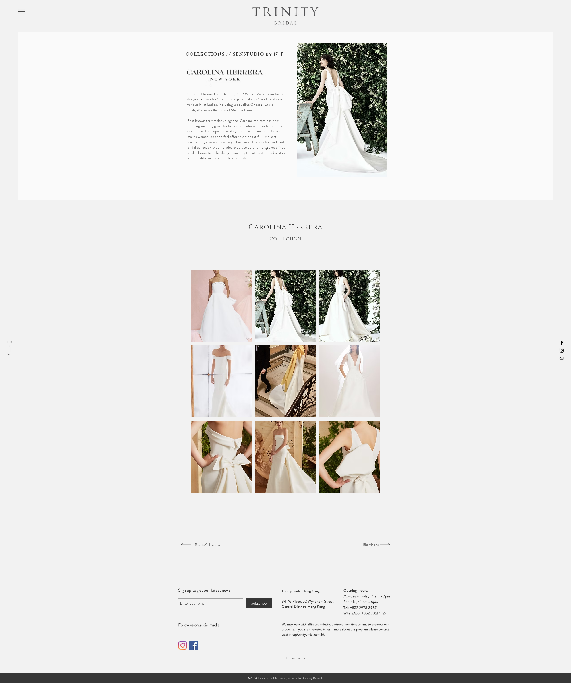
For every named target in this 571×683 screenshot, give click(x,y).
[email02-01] (561, 358)
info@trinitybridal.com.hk (307, 634)
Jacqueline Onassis (248, 104)
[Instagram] (182, 645)
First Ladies (208, 104)
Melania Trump (242, 109)
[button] (21, 11)
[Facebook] (193, 645)
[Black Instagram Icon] (561, 350)
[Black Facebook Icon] (561, 342)
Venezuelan (265, 93)
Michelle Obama (209, 109)
